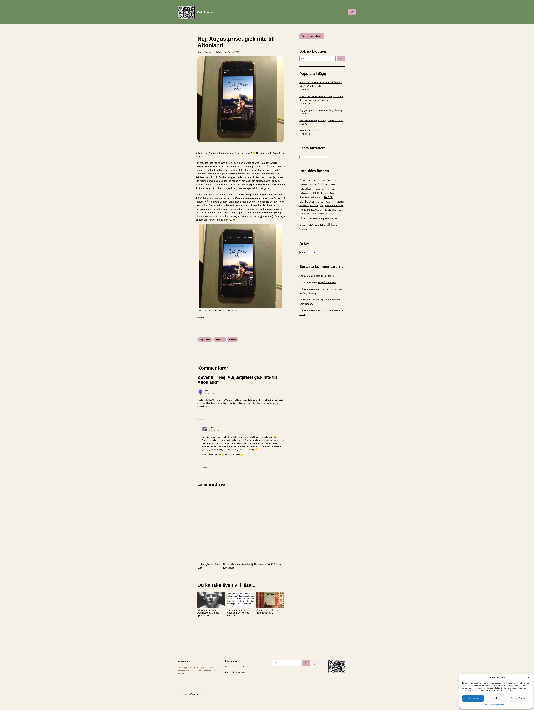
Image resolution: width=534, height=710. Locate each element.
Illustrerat (324, 193)
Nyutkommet (304, 206)
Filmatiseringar (318, 189)
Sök (341, 58)
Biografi (316, 180)
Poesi (321, 206)
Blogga (323, 180)
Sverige (305, 218)
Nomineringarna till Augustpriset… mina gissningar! (208, 613)
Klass (332, 193)
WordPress (196, 694)
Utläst (320, 224)
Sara (206, 390)
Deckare (312, 184)
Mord (323, 202)
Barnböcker (305, 180)
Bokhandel (303, 184)
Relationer (330, 209)
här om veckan (221, 216)
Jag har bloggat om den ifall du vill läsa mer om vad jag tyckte (251, 177)
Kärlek (328, 197)
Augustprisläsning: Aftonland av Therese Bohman (238, 613)
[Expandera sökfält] (352, 12)
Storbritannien (317, 214)
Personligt (314, 206)
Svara (200, 419)
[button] (528, 677)
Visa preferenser (518, 698)
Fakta (332, 184)
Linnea (212, 427)
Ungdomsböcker (328, 218)
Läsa (317, 202)
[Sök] (306, 663)
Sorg (341, 210)
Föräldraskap (304, 193)
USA (310, 225)
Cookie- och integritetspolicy (494, 705)
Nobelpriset (330, 202)
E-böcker (323, 184)
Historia (315, 192)
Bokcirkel (332, 180)
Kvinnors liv (317, 197)
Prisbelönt (219, 339)
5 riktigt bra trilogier (309, 130)
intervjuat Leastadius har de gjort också (251, 216)
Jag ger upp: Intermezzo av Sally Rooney (320, 110)
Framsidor (330, 189)
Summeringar (330, 214)
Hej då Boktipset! (325, 276)
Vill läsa (232, 339)
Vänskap (303, 229)
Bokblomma (205, 12)
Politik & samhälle (334, 205)
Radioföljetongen (316, 210)
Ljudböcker (306, 201)
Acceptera (473, 698)
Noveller (340, 202)
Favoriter (305, 188)
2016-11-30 (209, 393)
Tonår (315, 219)
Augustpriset (204, 339)
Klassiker (304, 197)
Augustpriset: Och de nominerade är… (267, 611)
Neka (496, 698)
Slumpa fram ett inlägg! (312, 36)
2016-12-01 (214, 431)
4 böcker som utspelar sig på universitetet (321, 120)
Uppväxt (303, 225)
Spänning (304, 214)
